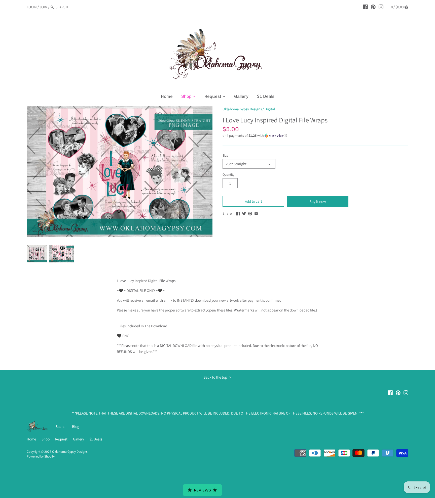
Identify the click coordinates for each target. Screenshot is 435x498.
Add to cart (253, 201)
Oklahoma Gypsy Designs (242, 109)
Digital (270, 109)
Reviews (202, 490)
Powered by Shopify (41, 456)
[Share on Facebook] (238, 212)
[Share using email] (256, 212)
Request (61, 439)
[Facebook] (365, 7)
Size (225, 155)
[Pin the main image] (250, 212)
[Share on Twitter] (244, 212)
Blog (75, 426)
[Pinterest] (373, 7)
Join (43, 7)
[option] (37, 253)
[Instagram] (381, 7)
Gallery (78, 439)
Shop (46, 439)
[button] (315, 135)
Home (31, 439)
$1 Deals (95, 439)
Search (61, 426)
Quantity (228, 174)
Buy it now (317, 201)
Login (32, 7)
